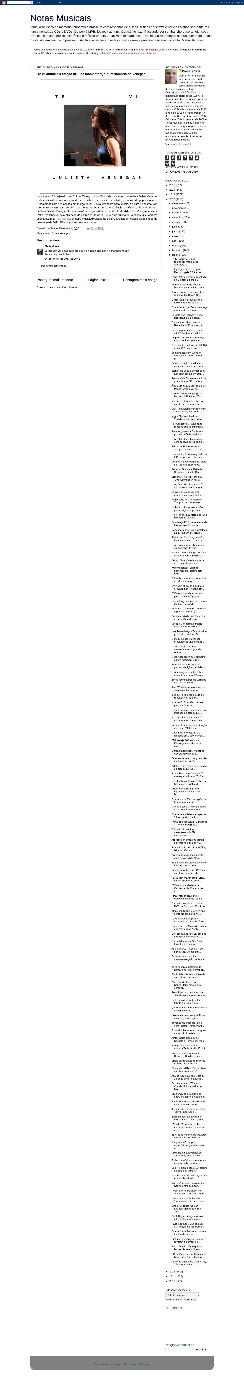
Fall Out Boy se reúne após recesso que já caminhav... (187, 425)
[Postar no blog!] (92, 228)
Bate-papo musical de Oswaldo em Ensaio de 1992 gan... (189, 1136)
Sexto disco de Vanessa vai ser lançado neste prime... (189, 864)
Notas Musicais (60, 18)
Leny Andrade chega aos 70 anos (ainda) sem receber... (188, 486)
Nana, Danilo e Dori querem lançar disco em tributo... (187, 1248)
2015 (172, 189)
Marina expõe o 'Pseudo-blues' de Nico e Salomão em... (188, 808)
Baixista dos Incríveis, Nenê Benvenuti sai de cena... (187, 316)
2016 (172, 185)
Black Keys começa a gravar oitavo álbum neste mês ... (187, 1217)
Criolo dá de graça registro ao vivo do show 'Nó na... (188, 1062)
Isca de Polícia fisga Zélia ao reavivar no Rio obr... (187, 696)
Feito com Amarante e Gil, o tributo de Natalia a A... (187, 1001)
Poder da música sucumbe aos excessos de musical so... (188, 1162)
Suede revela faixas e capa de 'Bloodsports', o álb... (188, 816)
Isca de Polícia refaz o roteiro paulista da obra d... (188, 704)
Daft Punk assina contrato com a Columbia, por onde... (188, 410)
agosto (176, 222)
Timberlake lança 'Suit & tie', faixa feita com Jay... (187, 942)
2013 (172, 199)
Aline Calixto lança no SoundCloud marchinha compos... (186, 985)
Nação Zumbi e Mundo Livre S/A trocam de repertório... (187, 1225)
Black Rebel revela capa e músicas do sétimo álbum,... (188, 1118)
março (176, 245)
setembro (178, 217)
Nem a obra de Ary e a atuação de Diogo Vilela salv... (189, 726)
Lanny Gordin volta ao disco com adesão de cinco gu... (187, 440)
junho (175, 231)
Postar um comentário (53, 265)
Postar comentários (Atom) (61, 287)
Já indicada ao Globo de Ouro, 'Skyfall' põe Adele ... (188, 1110)
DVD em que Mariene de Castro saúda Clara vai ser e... (187, 888)
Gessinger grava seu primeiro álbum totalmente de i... (188, 658)
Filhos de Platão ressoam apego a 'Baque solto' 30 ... (188, 448)
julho (175, 226)
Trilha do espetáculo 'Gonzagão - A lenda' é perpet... (189, 823)
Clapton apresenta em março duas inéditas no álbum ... (188, 339)
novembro (178, 208)
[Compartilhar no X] (95, 228)
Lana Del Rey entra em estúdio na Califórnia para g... (189, 278)
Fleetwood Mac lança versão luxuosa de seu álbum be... (188, 539)
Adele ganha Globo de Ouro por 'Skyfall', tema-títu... (187, 950)
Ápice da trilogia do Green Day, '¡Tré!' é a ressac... (189, 1263)
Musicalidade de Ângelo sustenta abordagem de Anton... (186, 649)
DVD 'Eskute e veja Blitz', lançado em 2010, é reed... (188, 734)
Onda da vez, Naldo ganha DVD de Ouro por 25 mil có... (189, 905)
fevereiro (177, 250)
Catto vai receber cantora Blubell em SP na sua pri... (187, 324)
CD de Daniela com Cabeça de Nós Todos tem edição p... (188, 1255)
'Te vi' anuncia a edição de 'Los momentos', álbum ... (189, 516)
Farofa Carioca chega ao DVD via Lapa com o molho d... (188, 554)
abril (175, 240)
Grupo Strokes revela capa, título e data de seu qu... (187, 301)
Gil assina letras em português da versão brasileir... (188, 1032)
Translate (192, 1299)
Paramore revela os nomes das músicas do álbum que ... (189, 711)
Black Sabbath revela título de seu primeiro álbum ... (188, 976)
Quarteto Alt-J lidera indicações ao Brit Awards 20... (189, 1009)
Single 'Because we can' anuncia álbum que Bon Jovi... (186, 1209)
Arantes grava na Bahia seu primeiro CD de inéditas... (187, 433)
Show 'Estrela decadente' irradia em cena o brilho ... (187, 493)
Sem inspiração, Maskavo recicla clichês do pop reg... (188, 364)
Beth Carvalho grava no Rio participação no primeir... (187, 508)
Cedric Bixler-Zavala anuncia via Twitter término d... (187, 561)
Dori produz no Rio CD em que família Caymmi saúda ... (188, 935)
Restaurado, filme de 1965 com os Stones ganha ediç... (189, 871)
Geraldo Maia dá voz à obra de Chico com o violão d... (189, 782)
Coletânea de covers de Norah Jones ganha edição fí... (188, 1016)
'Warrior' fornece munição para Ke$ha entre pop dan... (188, 1184)
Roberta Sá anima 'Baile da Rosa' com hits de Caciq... (187, 471)
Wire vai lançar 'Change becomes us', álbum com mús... (186, 570)
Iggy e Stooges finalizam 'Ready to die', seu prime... (187, 417)
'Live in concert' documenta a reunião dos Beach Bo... (188, 293)
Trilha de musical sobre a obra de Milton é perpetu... (188, 579)
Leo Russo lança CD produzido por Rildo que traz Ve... (189, 633)
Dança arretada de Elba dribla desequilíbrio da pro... (188, 617)
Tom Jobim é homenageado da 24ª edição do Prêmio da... (189, 455)
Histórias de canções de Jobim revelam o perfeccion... (188, 1240)
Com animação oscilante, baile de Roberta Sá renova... (188, 463)
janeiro (176, 255)
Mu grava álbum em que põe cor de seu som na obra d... (188, 402)
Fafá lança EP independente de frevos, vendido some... (189, 523)
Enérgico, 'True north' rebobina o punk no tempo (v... (188, 610)
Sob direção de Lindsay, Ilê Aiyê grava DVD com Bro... (189, 346)
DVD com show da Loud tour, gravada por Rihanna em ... (188, 587)
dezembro (178, 203)
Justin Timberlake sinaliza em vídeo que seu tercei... (188, 1103)
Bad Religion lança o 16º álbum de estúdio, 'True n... (189, 1169)
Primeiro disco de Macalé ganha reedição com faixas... (189, 666)
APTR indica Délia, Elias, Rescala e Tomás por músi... (188, 1039)
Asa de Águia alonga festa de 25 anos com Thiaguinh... (188, 1077)
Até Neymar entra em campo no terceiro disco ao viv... (187, 841)
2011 (172, 1276)
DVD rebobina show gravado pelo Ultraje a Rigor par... (187, 595)
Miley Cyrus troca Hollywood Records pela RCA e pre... (187, 271)
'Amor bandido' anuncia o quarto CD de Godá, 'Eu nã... (189, 1047)
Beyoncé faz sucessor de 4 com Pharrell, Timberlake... (188, 1024)
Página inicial (98, 280)
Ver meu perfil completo (178, 144)
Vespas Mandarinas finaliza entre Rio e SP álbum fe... (187, 625)
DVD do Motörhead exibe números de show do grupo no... (188, 1127)
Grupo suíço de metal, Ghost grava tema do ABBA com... (188, 673)
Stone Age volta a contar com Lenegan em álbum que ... (188, 372)
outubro (177, 212)
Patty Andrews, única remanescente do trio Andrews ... (184, 262)
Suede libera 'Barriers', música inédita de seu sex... (188, 1233)
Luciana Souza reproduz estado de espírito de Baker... (189, 920)
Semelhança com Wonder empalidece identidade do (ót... (187, 355)
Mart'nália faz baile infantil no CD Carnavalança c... (187, 752)
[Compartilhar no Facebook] (99, 228)
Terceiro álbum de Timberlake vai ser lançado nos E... (188, 546)
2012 (172, 1271)
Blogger (144, 1364)
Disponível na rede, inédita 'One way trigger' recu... (186, 478)
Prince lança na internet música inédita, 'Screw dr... (189, 602)
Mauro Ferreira (191, 71)
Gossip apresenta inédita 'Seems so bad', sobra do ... (188, 1199)
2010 (172, 1281)
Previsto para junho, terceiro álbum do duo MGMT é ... (187, 331)
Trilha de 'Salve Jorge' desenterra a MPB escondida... (183, 832)
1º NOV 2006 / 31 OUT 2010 (181, 171)
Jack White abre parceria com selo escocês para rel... (188, 688)
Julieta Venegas (61, 233)
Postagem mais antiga (140, 280)
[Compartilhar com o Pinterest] (102, 228)
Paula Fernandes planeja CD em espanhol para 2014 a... (188, 775)
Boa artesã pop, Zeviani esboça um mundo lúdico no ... (189, 308)
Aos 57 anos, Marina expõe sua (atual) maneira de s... (189, 800)
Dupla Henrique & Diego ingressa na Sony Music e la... (187, 791)
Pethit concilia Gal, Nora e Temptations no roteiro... (186, 501)
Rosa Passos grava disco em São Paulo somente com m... (189, 994)
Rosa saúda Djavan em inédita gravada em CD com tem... (188, 380)
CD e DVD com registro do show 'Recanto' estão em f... (188, 1095)
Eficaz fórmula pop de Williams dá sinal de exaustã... (188, 681)
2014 (172, 194)
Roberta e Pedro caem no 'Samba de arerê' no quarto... (189, 1192)
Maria (48, 246)
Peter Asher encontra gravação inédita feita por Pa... (189, 760)
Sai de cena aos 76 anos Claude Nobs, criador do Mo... (186, 1086)
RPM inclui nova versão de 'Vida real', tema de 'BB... (187, 1154)
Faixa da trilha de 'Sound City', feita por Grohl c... (188, 849)
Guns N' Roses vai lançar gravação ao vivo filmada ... (188, 640)
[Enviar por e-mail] (88, 228)
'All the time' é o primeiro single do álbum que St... (189, 767)
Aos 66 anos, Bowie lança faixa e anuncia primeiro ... (189, 1177)
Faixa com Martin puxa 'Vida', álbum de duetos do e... (188, 879)
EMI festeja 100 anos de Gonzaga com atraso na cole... (186, 743)
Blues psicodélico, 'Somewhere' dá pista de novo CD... (189, 1069)
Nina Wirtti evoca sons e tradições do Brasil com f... (187, 897)
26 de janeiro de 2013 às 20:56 (62, 258)
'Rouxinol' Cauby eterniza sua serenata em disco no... (188, 912)
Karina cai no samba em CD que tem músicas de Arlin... (188, 719)
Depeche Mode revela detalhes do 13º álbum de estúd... (189, 531)
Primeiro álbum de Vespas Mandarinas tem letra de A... (188, 286)
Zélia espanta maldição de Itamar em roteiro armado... (188, 968)
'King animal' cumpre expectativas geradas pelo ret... (187, 1145)
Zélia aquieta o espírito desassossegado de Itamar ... (188, 959)
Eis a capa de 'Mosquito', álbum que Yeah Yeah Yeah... (189, 927)
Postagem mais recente (55, 280)
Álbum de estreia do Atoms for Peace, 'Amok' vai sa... (188, 387)
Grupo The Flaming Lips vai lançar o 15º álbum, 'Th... (187, 395)
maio (175, 236)
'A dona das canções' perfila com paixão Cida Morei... (187, 856)
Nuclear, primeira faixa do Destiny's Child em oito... (186, 1054)
